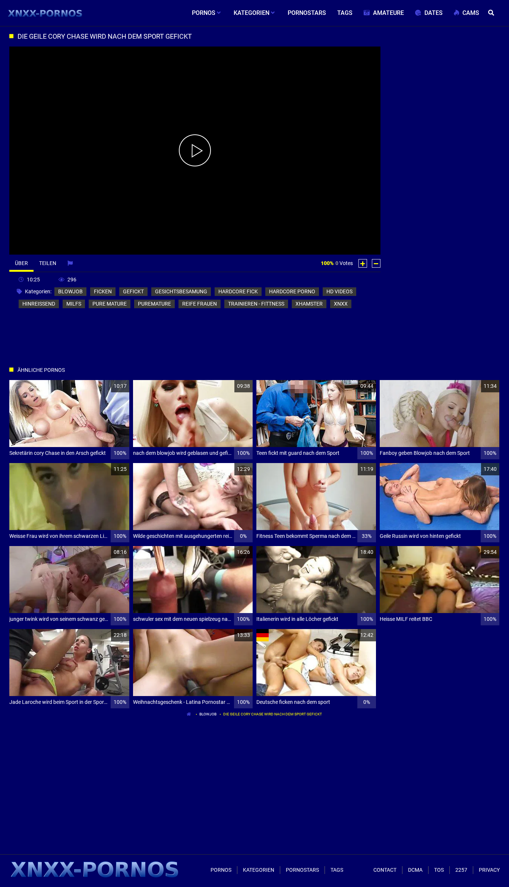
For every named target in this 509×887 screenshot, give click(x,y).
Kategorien (258, 870)
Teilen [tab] (47, 263)
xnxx (341, 304)
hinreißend (38, 304)
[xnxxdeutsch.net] (45, 13)
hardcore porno (292, 291)
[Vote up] (362, 263)
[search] (492, 13)
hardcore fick (238, 291)
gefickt (133, 291)
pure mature (109, 304)
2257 (461, 870)
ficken (103, 291)
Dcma (415, 870)
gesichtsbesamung (181, 291)
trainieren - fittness (256, 304)
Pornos (221, 870)
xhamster (309, 304)
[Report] (71, 263)
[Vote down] (376, 263)
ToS (439, 870)
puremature (154, 304)
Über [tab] (21, 263)
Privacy (489, 870)
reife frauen (199, 304)
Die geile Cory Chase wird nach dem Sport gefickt (272, 714)
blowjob (70, 291)
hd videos (339, 291)
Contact (384, 870)
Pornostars (302, 870)
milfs (73, 304)
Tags (337, 870)
